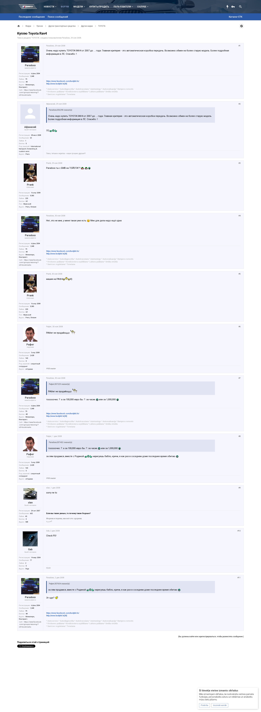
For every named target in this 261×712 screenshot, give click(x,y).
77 (31, 560)
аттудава (29, 369)
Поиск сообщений (58, 16)
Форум (65, 6)
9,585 (32, 196)
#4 (239, 216)
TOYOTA (35, 38)
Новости (49, 6)
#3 (239, 163)
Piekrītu (204, 705)
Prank (30, 184)
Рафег (30, 344)
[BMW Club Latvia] (29, 6)
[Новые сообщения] (228, 6)
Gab (30, 549)
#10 (239, 531)
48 (26, 82)
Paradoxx (66, 38)
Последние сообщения (32, 16)
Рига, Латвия (31, 207)
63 (26, 201)
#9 (239, 488)
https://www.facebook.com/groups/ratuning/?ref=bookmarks (30, 92)
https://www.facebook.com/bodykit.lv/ (62, 81)
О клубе (141, 6)
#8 (239, 436)
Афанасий (30, 127)
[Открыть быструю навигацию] (241, 26)
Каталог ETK (235, 16)
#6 (239, 327)
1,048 (32, 76)
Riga (27, 569)
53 (31, 138)
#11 (239, 578)
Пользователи (122, 6)
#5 (239, 274)
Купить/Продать (99, 6)
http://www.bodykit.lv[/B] (56, 84)
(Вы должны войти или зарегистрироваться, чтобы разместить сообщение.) (211, 636)
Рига (27, 154)
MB (27, 522)
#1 (239, 46)
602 (31, 513)
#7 (239, 378)
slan (30, 502)
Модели (78, 6)
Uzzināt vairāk (220, 705)
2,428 (32, 355)
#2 (239, 104)
